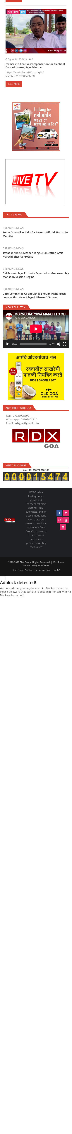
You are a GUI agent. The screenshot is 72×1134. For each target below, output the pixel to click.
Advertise (44, 570)
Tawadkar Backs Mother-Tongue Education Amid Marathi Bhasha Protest (33, 254)
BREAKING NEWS (13, 228)
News (22, 12)
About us (18, 570)
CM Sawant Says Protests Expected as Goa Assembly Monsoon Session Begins (36, 275)
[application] (36, 329)
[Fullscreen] (64, 344)
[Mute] (58, 344)
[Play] (7, 344)
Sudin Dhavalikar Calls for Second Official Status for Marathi (35, 234)
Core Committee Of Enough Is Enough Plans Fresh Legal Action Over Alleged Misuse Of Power (34, 295)
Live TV (56, 570)
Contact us (31, 570)
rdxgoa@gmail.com (27, 423)
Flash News (13, 12)
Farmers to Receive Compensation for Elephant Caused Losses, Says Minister (35, 65)
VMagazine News (40, 565)
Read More (14, 83)
